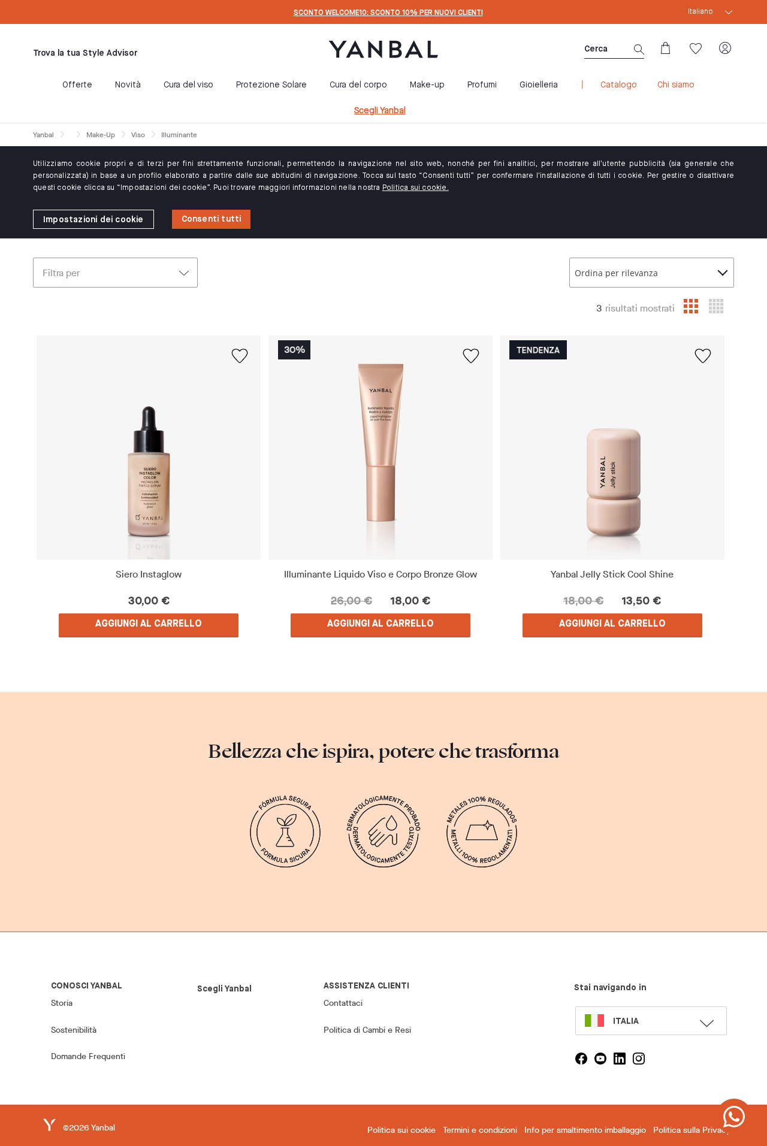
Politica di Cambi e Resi (367, 1030)
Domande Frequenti (88, 1056)
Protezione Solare (271, 85)
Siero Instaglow (149, 574)
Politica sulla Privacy (691, 1130)
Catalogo (618, 85)
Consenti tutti (211, 219)
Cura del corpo (358, 85)
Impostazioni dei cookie (93, 220)
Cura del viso (188, 85)
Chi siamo (675, 85)
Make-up (427, 85)
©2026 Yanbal (89, 1127)
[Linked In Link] (619, 1058)
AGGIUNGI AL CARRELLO (148, 624)
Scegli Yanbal (380, 111)
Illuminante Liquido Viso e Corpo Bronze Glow (380, 574)
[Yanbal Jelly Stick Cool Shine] (612, 447)
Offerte (77, 85)
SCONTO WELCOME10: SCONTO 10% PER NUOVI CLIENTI (388, 13)
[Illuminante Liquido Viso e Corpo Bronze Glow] (381, 447)
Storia (62, 1003)
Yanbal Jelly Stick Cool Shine (612, 574)
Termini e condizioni (480, 1130)
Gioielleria (539, 85)
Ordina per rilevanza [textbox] (616, 273)
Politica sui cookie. (415, 188)
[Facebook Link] (581, 1058)
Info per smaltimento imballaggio (585, 1130)
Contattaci (343, 1003)
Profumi (482, 85)
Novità (128, 85)
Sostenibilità (73, 1030)
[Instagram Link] (639, 1058)
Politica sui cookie (401, 1130)
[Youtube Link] (600, 1058)
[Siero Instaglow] (149, 447)
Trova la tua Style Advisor (85, 53)
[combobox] (651, 273)
